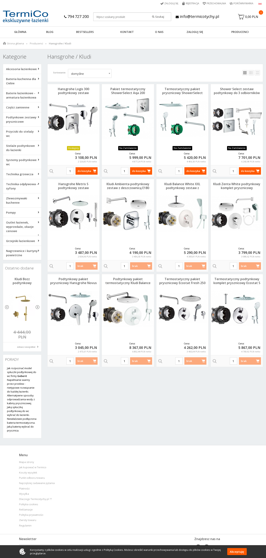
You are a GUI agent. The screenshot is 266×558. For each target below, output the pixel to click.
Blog (49, 32)
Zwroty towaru (27, 520)
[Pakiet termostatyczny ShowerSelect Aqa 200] (128, 118)
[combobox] (90, 73)
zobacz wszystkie (26, 346)
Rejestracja (192, 3)
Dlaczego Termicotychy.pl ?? (35, 499)
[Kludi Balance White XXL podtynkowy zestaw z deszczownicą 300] (182, 213)
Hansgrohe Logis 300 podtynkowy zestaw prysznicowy (73, 93)
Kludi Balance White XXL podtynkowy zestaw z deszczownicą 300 (182, 188)
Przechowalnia (216, 3)
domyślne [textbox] (77, 74)
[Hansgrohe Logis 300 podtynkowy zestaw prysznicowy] (74, 118)
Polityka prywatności (31, 514)
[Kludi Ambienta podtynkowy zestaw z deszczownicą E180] (128, 213)
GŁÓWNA (20, 32)
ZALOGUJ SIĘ (195, 32)
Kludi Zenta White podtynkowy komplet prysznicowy (236, 186)
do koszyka (84, 171)
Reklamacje (26, 509)
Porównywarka (243, 3)
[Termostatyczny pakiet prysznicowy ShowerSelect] (182, 118)
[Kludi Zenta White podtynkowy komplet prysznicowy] (237, 213)
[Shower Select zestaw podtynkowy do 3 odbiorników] (237, 118)
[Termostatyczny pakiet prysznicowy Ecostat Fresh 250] (182, 308)
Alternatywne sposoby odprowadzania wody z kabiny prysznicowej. (21, 399)
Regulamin (25, 525)
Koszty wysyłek (28, 472)
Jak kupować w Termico (32, 467)
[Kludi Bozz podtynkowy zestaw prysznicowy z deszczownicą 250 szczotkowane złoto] (22, 307)
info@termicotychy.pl (199, 16)
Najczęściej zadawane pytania (37, 483)
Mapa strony (26, 462)
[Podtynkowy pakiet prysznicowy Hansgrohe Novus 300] (74, 308)
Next (37, 307)
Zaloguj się (171, 3)
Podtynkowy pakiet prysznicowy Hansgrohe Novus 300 (73, 283)
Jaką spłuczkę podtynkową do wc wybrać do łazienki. (18, 411)
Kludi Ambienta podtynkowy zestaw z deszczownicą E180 (128, 186)
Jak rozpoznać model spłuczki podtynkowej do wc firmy (21, 372)
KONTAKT (127, 32)
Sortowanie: (59, 72)
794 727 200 (78, 16)
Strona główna (15, 43)
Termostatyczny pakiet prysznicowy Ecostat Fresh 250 (182, 281)
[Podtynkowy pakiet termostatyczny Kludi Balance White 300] (128, 308)
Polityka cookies (28, 504)
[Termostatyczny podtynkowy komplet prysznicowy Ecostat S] (237, 308)
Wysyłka (24, 493)
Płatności (24, 488)
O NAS (159, 32)
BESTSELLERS (85, 32)
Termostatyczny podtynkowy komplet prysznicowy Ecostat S (236, 281)
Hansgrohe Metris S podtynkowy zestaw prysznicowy (73, 188)
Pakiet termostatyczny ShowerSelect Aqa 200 (127, 91)
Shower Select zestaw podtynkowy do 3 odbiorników (237, 91)
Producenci (240, 32)
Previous (7, 307)
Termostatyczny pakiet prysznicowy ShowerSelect (182, 91)
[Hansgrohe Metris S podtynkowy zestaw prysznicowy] (74, 213)
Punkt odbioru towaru (32, 477)
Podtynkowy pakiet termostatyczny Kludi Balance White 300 (128, 283)
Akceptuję (237, 552)
